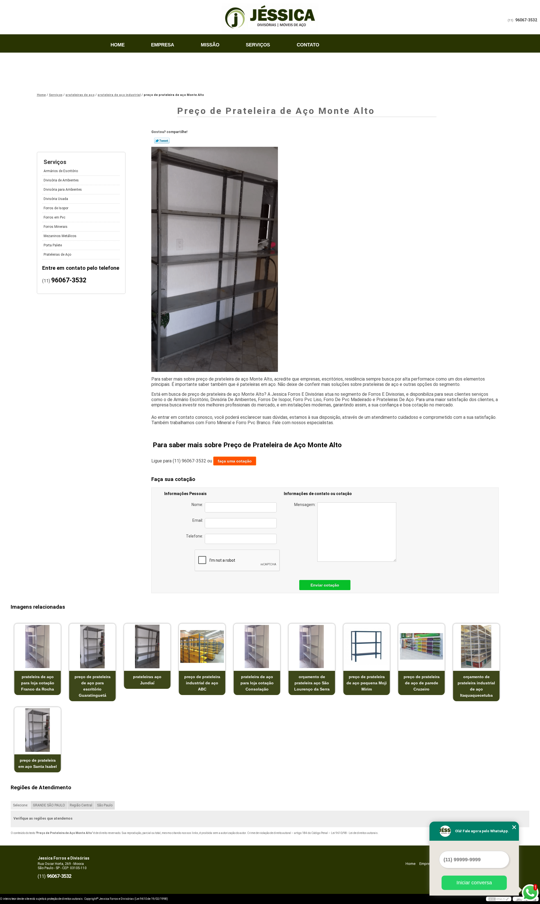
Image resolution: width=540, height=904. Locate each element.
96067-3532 (526, 20)
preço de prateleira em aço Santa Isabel (37, 763)
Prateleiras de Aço (57, 255)
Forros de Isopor (56, 208)
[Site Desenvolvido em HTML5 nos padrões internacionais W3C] (498, 899)
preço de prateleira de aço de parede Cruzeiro (422, 682)
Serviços (258, 45)
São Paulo (104, 805)
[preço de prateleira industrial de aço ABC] (202, 646)
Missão (210, 45)
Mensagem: (305, 504)
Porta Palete (53, 245)
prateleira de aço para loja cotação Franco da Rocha (37, 682)
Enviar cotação (324, 585)
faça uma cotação (235, 461)
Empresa (162, 45)
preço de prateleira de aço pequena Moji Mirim (366, 682)
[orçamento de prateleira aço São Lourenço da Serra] (312, 646)
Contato (308, 45)
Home (118, 45)
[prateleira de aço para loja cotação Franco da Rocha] (37, 646)
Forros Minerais (56, 227)
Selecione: (20, 805)
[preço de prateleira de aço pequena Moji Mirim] (366, 646)
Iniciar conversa (474, 882)
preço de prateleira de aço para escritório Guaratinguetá (93, 686)
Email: (198, 520)
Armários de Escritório (61, 171)
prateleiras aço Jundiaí (147, 679)
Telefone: (195, 536)
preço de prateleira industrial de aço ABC (202, 682)
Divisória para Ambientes (63, 190)
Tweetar (162, 140)
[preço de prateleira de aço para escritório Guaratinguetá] (92, 646)
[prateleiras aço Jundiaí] (147, 646)
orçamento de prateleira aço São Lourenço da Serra (312, 682)
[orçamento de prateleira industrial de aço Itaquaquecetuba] (476, 646)
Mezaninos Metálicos (60, 236)
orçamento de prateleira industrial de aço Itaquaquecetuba (476, 686)
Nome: (198, 504)
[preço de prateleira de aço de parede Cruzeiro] (421, 646)
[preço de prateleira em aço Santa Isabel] (37, 730)
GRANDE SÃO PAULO (49, 805)
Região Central (81, 805)
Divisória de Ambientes (61, 180)
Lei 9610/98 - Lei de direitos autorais (354, 833)
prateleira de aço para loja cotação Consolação (257, 682)
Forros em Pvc (54, 217)
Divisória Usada (56, 199)
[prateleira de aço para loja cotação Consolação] (257, 646)
